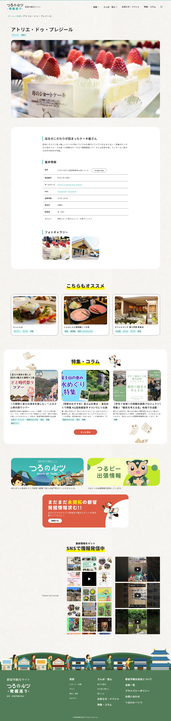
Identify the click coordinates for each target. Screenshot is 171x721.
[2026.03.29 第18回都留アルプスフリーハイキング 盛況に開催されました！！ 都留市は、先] (74, 564)
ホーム (11, 16)
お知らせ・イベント (131, 6)
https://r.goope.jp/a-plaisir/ (69, 184)
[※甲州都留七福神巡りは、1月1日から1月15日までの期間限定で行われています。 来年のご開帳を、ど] (104, 625)
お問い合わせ (132, 696)
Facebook (72, 191)
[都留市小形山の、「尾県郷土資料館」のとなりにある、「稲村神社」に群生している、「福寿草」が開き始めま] (104, 609)
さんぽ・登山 (109, 7)
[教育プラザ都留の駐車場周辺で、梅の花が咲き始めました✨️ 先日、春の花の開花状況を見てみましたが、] (89, 625)
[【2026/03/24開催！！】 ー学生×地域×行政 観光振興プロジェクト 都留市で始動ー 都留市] (89, 564)
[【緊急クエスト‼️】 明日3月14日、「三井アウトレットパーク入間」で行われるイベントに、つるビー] (104, 579)
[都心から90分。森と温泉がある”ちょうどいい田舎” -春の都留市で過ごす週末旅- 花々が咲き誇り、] (89, 579)
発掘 (95, 7)
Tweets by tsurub (50, 595)
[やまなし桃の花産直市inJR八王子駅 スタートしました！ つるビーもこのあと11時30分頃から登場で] (89, 609)
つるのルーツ (132, 702)
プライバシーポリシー (137, 690)
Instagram (62, 191)
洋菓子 (23, 35)
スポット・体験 (75, 684)
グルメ (72, 689)
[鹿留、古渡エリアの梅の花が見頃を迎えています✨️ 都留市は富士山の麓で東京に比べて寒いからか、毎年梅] (74, 594)
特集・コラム (150, 6)
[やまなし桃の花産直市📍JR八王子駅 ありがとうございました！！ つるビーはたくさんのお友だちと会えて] (74, 609)
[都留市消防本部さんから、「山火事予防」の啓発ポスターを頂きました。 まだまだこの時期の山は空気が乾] (74, 625)
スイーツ (15, 35)
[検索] (161, 7)
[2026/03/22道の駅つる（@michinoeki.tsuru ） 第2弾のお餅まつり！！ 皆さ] (104, 564)
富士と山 (100, 693)
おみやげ (72, 698)
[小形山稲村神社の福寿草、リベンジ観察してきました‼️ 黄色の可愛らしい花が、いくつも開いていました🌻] (89, 594)
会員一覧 (130, 685)
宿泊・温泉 (73, 693)
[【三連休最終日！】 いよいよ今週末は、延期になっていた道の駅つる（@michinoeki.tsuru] (74, 579)
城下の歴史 (101, 684)
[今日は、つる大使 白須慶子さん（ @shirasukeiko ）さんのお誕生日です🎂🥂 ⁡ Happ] (104, 594)
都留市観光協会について (138, 679)
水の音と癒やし (103, 689)
